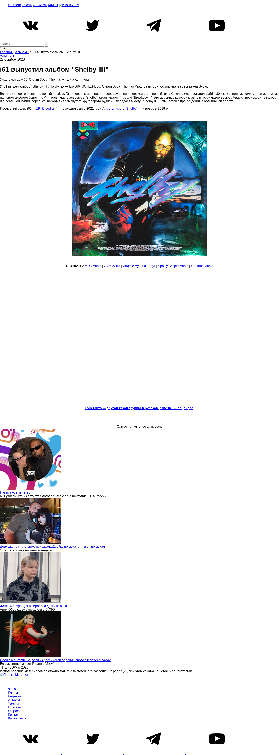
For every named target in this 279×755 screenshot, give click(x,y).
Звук (151, 266)
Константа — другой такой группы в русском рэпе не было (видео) (139, 408)
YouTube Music (202, 266)
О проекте (15, 711)
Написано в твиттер (15, 492)
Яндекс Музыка (134, 266)
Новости (14, 5)
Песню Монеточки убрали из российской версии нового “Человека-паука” (55, 660)
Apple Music (179, 266)
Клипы (53, 5)
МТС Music (93, 266)
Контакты (15, 714)
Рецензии (15, 696)
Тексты (27, 5)
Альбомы (40, 5)
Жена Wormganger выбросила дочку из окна (33, 606)
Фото (12, 689)
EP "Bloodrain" (47, 108)
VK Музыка (112, 266)
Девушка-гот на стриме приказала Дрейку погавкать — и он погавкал (52, 546)
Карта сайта (17, 718)
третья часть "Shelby (120, 108)
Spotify (163, 266)
